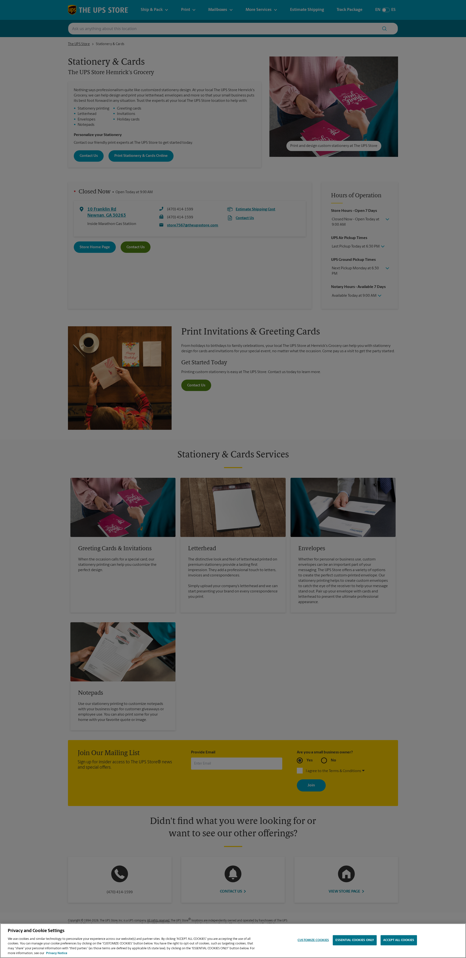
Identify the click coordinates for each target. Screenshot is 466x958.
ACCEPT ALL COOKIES (398, 940)
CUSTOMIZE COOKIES (313, 940)
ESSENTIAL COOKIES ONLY (354, 940)
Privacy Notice (56, 953)
